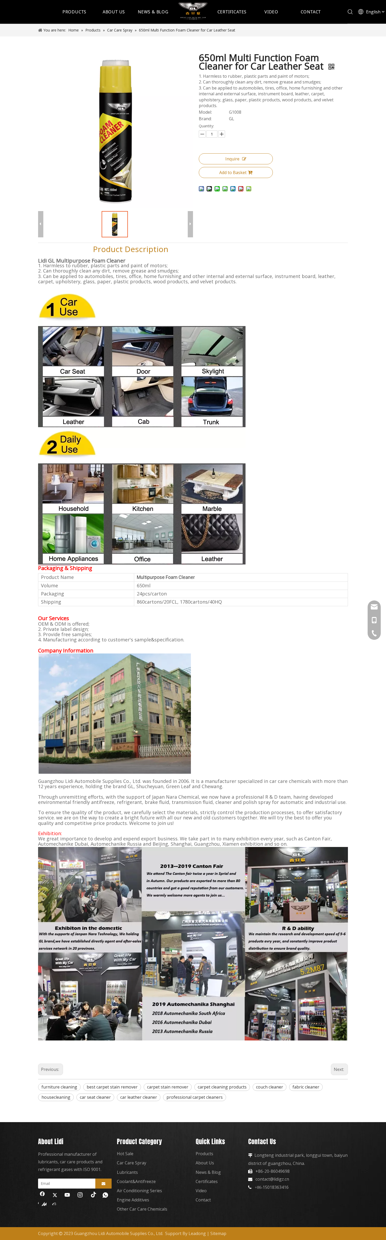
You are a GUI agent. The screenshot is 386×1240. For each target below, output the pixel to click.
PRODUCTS (74, 12)
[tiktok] (92, 1195)
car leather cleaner (138, 1097)
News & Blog (208, 1172)
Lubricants (127, 1172)
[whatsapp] (105, 1195)
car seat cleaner (95, 1097)
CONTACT (311, 12)
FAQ (285, 249)
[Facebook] (42, 1195)
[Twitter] (55, 1195)
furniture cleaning (59, 1087)
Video (201, 1191)
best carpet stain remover (112, 1087)
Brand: (205, 118)
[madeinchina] (42, 1204)
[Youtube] (67, 1195)
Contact (203, 1200)
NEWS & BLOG (153, 12)
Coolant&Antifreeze (136, 1181)
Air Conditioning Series (139, 1191)
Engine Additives (133, 1200)
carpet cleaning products (222, 1087)
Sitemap (218, 1233)
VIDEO (271, 12)
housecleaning (55, 1097)
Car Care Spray (131, 1163)
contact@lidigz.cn (272, 1179)
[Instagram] (80, 1195)
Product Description (130, 249)
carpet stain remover (167, 1087)
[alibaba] (55, 1204)
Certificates (207, 1181)
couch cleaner (269, 1087)
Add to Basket (233, 172)
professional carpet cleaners (194, 1097)
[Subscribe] (103, 1184)
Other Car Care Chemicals (142, 1209)
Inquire (232, 159)
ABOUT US (114, 12)
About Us (205, 1163)
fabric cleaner (306, 1087)
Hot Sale (125, 1154)
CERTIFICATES (232, 12)
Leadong (197, 1233)
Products (204, 1154)
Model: (205, 112)
